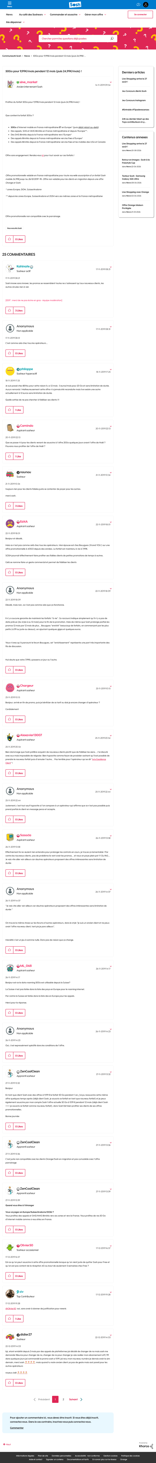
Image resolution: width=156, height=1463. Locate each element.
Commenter (17, 1427)
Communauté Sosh (11, 56)
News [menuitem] (9, 14)
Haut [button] (8, 1444)
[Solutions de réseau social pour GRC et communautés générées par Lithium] (146, 1445)
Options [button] (109, 81)
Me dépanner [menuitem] (13, 22)
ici (43, 155)
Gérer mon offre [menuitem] (94, 14)
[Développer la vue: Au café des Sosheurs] (44, 14)
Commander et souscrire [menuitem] (63, 14)
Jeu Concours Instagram (134, 100)
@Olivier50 (10, 1308)
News (27, 56)
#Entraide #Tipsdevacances (135, 109)
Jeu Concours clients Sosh (134, 91)
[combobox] (78, 38)
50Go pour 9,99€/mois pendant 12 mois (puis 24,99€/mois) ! (43, 71)
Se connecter (140, 14)
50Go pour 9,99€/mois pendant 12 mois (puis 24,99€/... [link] (59, 56)
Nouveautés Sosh (14, 228)
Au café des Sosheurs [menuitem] (31, 14)
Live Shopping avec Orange (135, 192)
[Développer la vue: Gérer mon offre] (105, 14)
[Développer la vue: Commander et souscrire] (79, 14)
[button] (9, 239)
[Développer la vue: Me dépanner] (23, 22)
